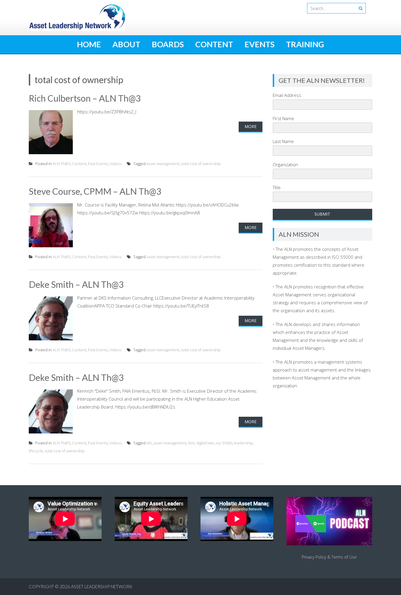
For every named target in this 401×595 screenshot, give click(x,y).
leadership (243, 443)
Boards (168, 44)
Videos (115, 163)
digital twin (205, 443)
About (126, 44)
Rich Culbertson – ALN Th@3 (85, 98)
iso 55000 (224, 443)
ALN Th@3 (61, 163)
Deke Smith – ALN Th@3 (76, 284)
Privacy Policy (314, 557)
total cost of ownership (201, 163)
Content (214, 44)
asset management (162, 163)
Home (89, 44)
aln (149, 443)
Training (305, 44)
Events (259, 44)
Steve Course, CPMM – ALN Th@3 (95, 191)
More (251, 126)
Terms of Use (344, 557)
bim (191, 443)
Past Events (98, 163)
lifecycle (36, 450)
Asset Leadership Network (101, 586)
